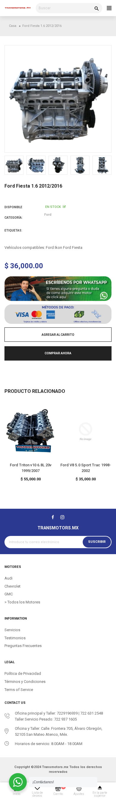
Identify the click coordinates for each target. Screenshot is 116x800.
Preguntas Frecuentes (23, 645)
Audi (8, 578)
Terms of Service (18, 689)
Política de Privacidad (22, 673)
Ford (47, 215)
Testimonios (15, 638)
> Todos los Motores (22, 602)
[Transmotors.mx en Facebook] (53, 517)
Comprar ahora (58, 353)
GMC (8, 594)
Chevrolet (12, 586)
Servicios (12, 630)
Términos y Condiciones (25, 681)
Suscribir (97, 542)
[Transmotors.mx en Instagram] (62, 517)
